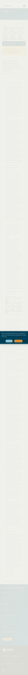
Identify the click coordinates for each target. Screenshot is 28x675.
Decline (9, 341)
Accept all (18, 341)
